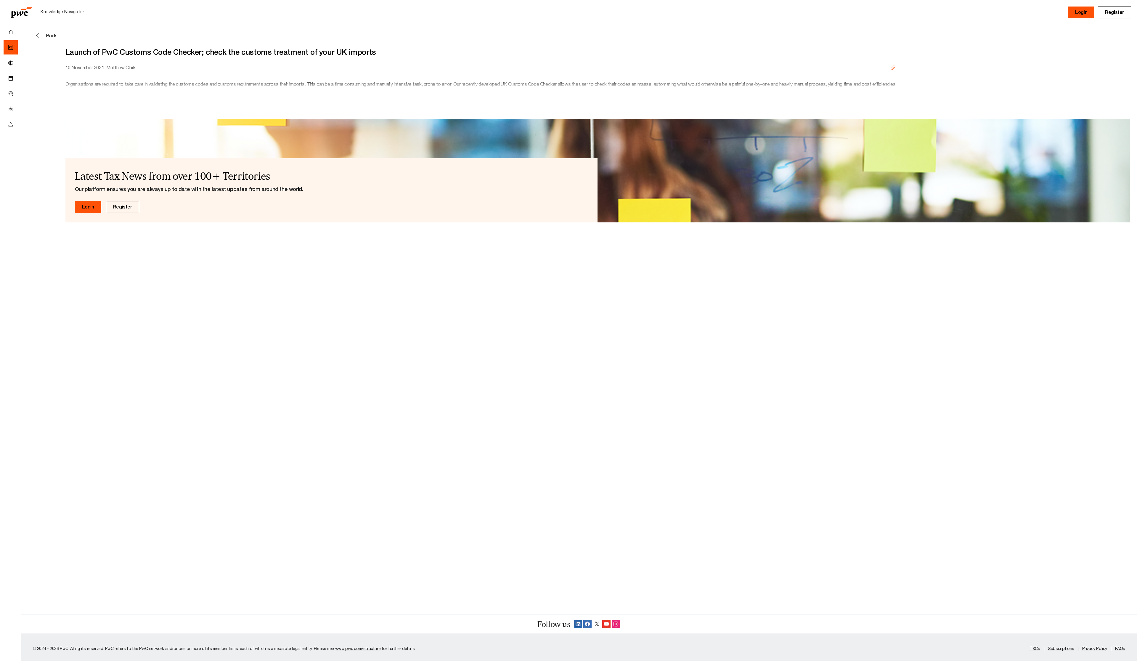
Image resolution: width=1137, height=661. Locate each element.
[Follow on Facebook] (587, 624)
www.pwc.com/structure (358, 648)
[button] (1081, 12)
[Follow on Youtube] (606, 624)
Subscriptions (1061, 648)
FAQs (1120, 648)
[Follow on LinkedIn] (578, 624)
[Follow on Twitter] (597, 624)
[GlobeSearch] (11, 63)
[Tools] (11, 93)
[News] (11, 47)
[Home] (11, 32)
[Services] (11, 109)
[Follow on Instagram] (616, 624)
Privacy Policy (1094, 648)
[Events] (11, 78)
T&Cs (1035, 648)
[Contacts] (11, 124)
